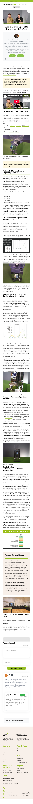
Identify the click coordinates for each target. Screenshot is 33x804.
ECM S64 (4, 419)
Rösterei (5, 754)
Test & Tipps (26, 792)
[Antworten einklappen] (28, 673)
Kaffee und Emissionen (22, 772)
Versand (10, 795)
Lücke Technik (25, 125)
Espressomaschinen (9, 178)
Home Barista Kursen (25, 622)
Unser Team (12, 55)
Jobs (4, 761)
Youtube (19, 752)
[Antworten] (6, 710)
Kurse (24, 795)
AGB (17, 794)
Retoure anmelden (7, 770)
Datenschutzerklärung (11, 794)
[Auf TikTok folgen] (4, 797)
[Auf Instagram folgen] (4, 788)
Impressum (15, 795)
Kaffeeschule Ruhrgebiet (8, 778)
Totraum (8, 404)
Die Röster (17, 131)
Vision (18, 770)
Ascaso (4, 208)
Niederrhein (12, 622)
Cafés (4, 752)
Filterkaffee (20, 758)
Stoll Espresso (12, 125)
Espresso (4, 231)
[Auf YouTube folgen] (4, 794)
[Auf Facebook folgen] (4, 791)
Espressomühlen (17, 7)
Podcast (19, 750)
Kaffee (23, 793)
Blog (18, 748)
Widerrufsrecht (9, 792)
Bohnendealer (18, 125)
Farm (4, 757)
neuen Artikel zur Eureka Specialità (18, 163)
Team (4, 748)
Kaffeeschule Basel (7, 780)
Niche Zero (26, 416)
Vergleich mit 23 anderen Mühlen (9, 74)
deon (9, 129)
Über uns (28, 796)
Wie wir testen (20, 55)
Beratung (5, 750)
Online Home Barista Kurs (8, 627)
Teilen (17, 639)
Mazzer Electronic (8, 417)
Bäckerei (5, 759)
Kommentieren (16, 668)
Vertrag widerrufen (7, 772)
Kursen (13, 572)
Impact (27, 795)
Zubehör (27, 793)
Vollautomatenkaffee (22, 762)
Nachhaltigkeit (20, 768)
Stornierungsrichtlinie (11, 797)
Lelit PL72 (25, 425)
